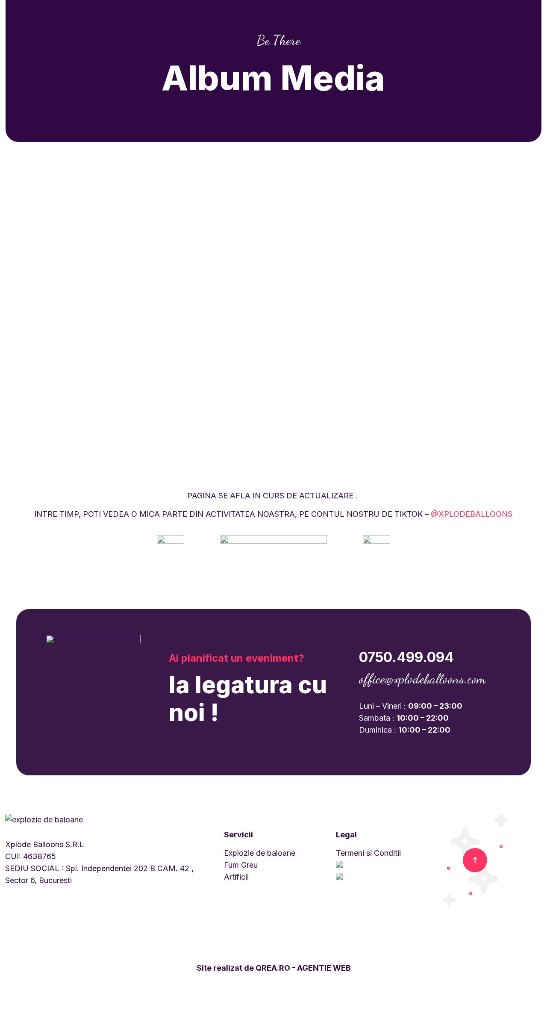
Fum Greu (241, 864)
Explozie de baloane (259, 852)
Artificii (236, 876)
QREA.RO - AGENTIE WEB (303, 967)
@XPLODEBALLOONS (471, 513)
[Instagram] (290, 985)
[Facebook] (267, 985)
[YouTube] (279, 985)
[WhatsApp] (256, 985)
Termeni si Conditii (368, 852)
